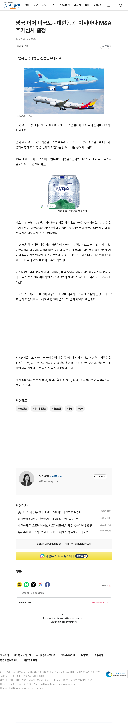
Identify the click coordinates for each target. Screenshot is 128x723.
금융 (36, 5)
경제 (27, 5)
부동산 (77, 5)
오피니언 (98, 5)
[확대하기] (64, 70)
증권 (44, 5)
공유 (107, 46)
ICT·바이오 (64, 5)
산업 (52, 5)
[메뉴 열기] (109, 5)
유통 (87, 5)
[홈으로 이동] (12, 5)
